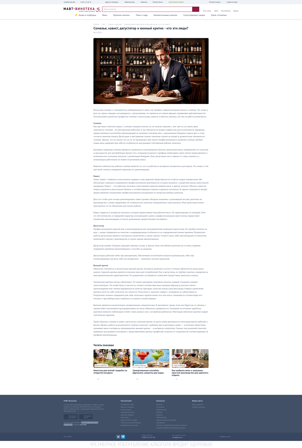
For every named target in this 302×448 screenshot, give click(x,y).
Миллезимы (125, 417)
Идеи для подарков (127, 415)
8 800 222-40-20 (85, 2)
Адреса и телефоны (127, 407)
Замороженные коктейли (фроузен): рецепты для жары (148, 371)
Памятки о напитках (198, 407)
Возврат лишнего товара (129, 420)
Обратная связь (161, 410)
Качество (159, 404)
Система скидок (126, 410)
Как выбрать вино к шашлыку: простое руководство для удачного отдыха (190, 372)
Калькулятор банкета (128, 412)
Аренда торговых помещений (166, 420)
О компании (160, 407)
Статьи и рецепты (197, 404)
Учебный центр (161, 417)
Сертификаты (160, 423)
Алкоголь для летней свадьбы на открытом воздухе (110, 371)
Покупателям (126, 401)
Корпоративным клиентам (129, 425)
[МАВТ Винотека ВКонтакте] (118, 437)
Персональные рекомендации (131, 423)
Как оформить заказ (127, 404)
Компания (160, 401)
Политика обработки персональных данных (171, 428)
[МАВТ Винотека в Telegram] (123, 437)
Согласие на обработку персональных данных (171, 425)
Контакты (159, 412)
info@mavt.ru (177, 437)
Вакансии (159, 415)
